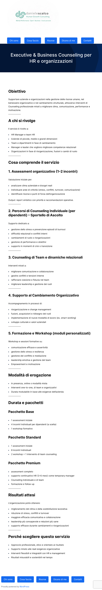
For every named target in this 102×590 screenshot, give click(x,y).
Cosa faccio (33, 40)
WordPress (24, 586)
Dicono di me (68, 40)
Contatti (87, 40)
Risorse (50, 40)
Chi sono (14, 40)
